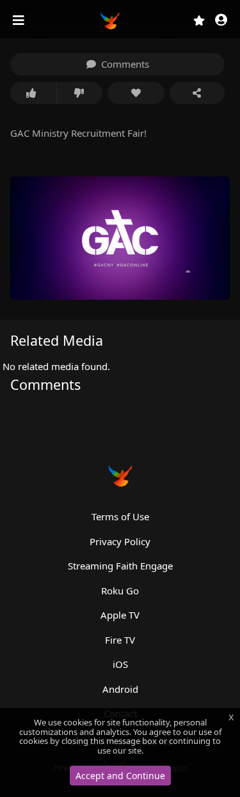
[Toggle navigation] (20, 20)
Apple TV (120, 614)
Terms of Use (120, 516)
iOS (120, 664)
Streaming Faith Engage (120, 565)
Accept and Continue (120, 776)
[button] (221, 20)
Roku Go (120, 590)
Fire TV (120, 639)
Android (120, 689)
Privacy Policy (120, 541)
